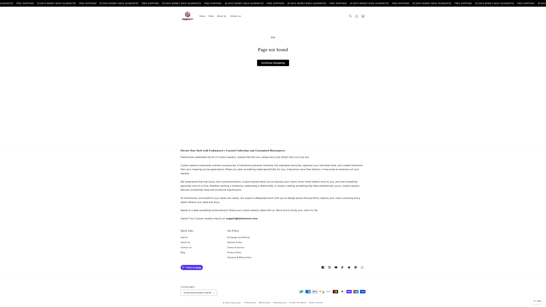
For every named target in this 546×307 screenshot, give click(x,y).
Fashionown (235, 303)
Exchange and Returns (238, 237)
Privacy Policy (234, 252)
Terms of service (316, 303)
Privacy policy (250, 303)
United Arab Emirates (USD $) (197, 293)
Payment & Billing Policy (239, 257)
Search (184, 237)
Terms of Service (235, 247)
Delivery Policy (234, 242)
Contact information (297, 303)
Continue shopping (273, 62)
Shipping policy (280, 303)
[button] (350, 16)
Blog (183, 252)
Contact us (186, 247)
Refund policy (264, 303)
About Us (185, 242)
